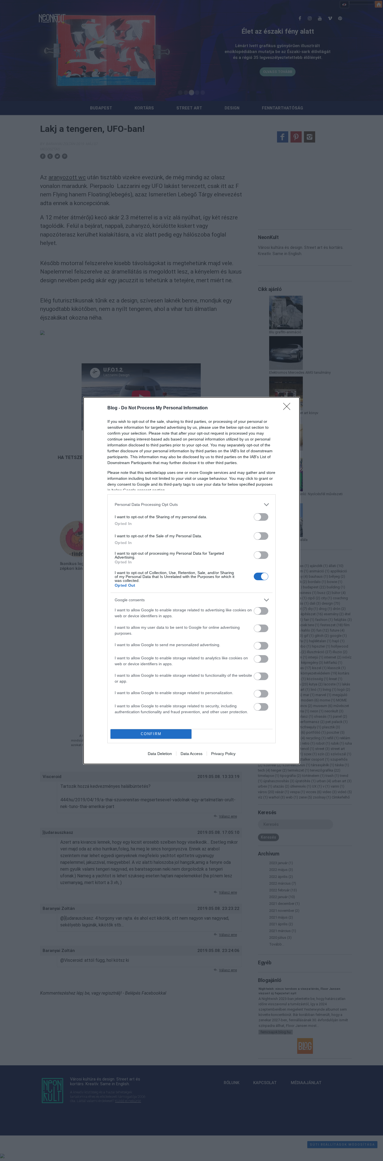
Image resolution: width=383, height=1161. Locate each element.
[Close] (288, 408)
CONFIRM (151, 734)
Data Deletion (160, 753)
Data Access (191, 753)
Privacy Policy (223, 753)
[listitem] (191, 505)
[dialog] (191, 580)
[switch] (261, 517)
